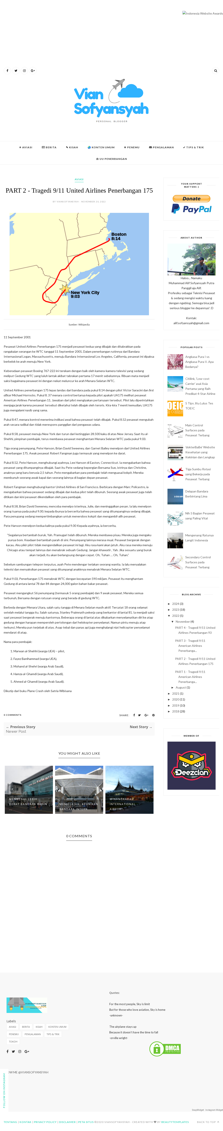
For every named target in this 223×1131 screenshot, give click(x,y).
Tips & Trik (53, 1034)
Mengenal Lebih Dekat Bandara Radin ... (28, 804)
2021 (175, 693)
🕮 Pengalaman (161, 147)
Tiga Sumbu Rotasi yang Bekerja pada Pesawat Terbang (198, 474)
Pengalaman (33, 1034)
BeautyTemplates (175, 1122)
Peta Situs (86, 1122)
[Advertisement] (111, 37)
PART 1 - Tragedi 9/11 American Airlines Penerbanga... (190, 677)
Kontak (26, 1122)
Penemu (14, 1034)
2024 (175, 604)
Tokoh (13, 1041)
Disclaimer (67, 1122)
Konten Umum (57, 1026)
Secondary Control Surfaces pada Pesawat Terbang (198, 562)
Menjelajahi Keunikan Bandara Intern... (78, 806)
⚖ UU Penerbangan (111, 158)
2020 (175, 699)
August (181, 687)
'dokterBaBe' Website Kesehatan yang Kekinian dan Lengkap (200, 452)
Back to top (206, 1122)
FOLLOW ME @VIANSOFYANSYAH (24, 1072)
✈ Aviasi (25, 147)
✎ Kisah (72, 147)
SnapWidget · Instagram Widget (207, 1110)
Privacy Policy (45, 1122)
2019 (175, 705)
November (183, 621)
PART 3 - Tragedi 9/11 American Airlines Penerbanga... (190, 645)
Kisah (39, 1026)
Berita (49, 147)
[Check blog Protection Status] (165, 1056)
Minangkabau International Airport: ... (122, 804)
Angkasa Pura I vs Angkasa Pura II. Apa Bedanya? (199, 362)
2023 (175, 609)
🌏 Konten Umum (101, 147)
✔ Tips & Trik (193, 147)
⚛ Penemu (132, 147)
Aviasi (79, 179)
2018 (175, 711)
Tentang (10, 1122)
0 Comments (13, 715)
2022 (175, 615)
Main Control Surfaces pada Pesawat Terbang (197, 430)
